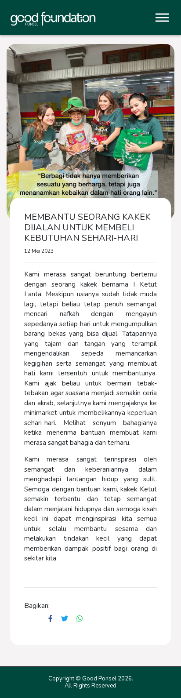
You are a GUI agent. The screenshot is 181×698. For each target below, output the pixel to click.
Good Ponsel (99, 679)
